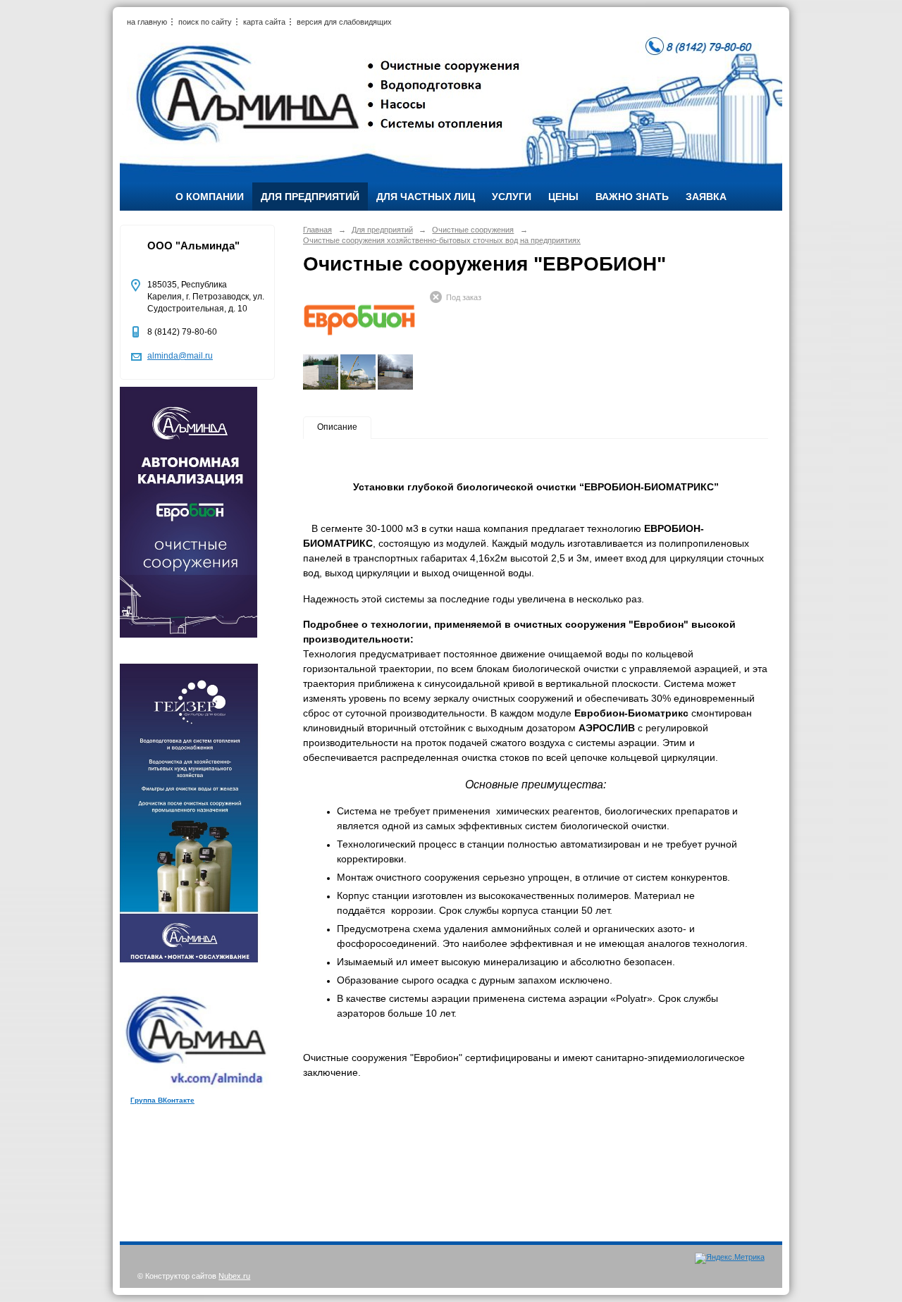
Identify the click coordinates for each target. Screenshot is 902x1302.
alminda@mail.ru (180, 356)
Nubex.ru (234, 1276)
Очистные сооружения (473, 229)
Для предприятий (310, 196)
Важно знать (632, 196)
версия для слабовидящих (344, 22)
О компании (209, 196)
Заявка (706, 196)
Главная (317, 229)
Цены (563, 196)
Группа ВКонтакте (162, 1100)
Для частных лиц (425, 196)
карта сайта (264, 22)
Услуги (511, 196)
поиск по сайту (205, 22)
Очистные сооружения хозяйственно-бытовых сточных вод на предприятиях (442, 240)
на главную (147, 22)
